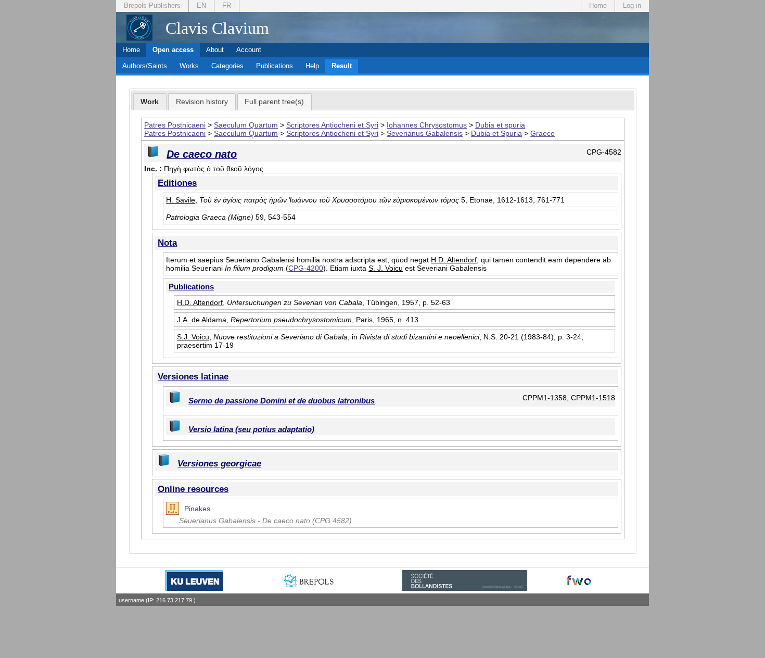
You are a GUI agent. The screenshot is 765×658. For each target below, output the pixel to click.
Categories (227, 66)
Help (312, 66)
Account (248, 50)
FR (226, 5)
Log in (632, 5)
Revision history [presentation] (202, 101)
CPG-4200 (305, 268)
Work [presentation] (150, 101)
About (215, 50)
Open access (173, 50)
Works (189, 66)
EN (201, 5)
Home (598, 5)
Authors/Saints (144, 66)
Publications (274, 66)
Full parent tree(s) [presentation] (274, 101)
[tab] (150, 102)
